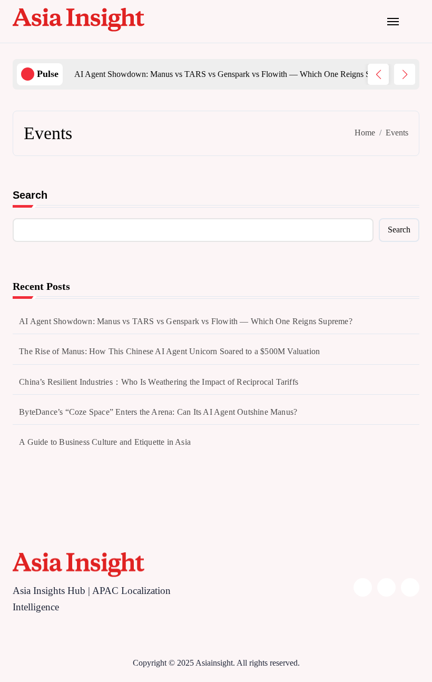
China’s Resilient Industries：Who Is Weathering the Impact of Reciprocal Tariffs (158, 381)
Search (30, 195)
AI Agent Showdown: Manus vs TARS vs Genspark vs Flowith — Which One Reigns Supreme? (185, 321)
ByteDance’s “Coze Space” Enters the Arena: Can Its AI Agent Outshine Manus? (158, 411)
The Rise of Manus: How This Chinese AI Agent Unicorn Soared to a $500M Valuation (169, 351)
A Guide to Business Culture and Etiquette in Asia (105, 441)
